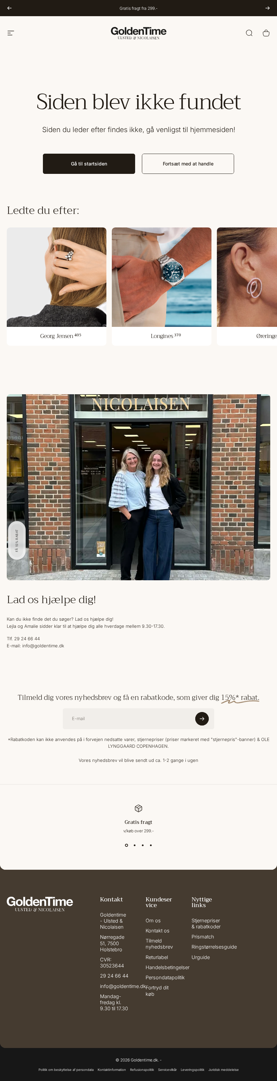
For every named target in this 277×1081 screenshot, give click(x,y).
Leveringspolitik (192, 1070)
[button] (17, 540)
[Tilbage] (9, 8)
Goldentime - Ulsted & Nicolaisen (113, 921)
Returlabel (157, 957)
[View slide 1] (126, 845)
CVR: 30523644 (112, 963)
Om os (153, 921)
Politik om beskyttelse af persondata (66, 1070)
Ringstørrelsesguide (214, 947)
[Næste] (267, 8)
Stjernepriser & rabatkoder (206, 924)
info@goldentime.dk (123, 986)
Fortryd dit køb (157, 991)
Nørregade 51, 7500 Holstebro (112, 943)
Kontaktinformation (112, 1070)
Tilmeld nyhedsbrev (159, 944)
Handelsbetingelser (168, 967)
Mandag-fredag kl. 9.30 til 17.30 (114, 1002)
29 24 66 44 (114, 976)
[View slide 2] (134, 845)
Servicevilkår (167, 1070)
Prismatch (203, 937)
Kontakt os (158, 931)
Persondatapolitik (165, 978)
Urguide (201, 957)
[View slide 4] (151, 845)
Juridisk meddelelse (223, 1070)
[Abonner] (202, 718)
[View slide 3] (142, 845)
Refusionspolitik (142, 1070)
